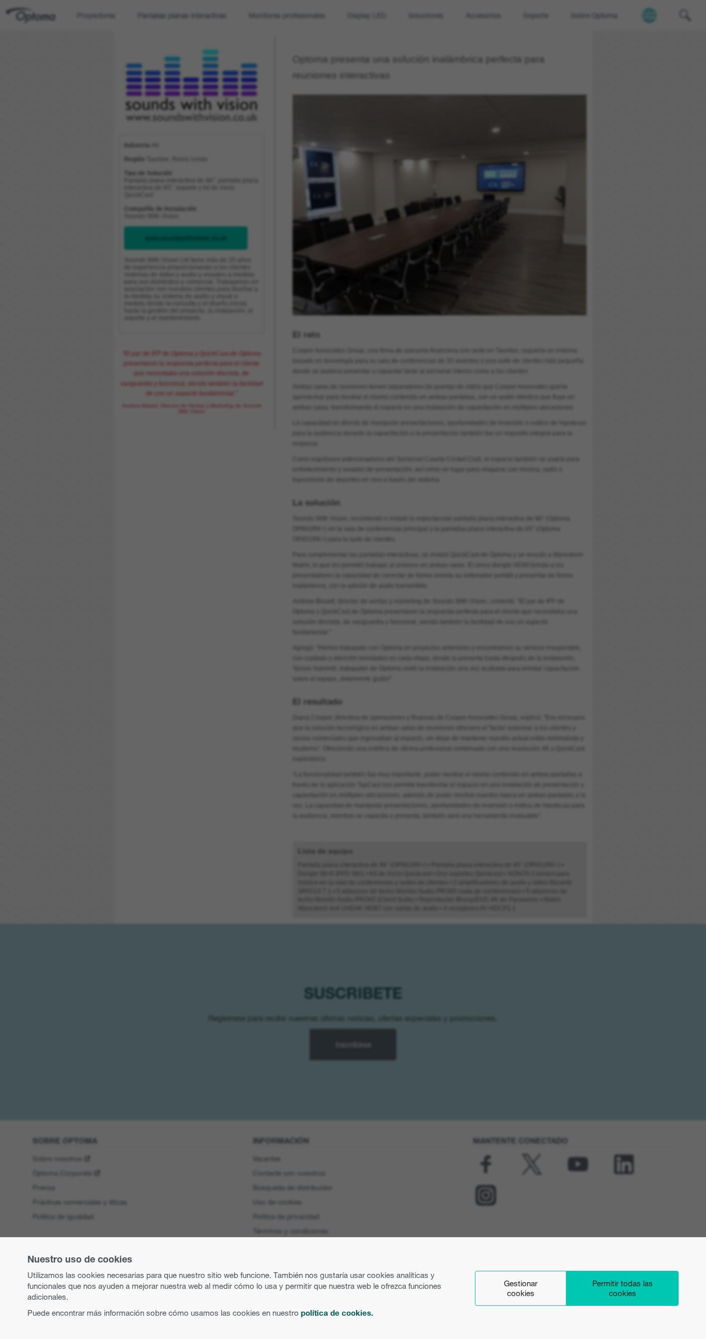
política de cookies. (337, 1313)
